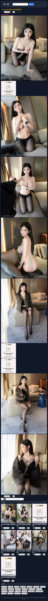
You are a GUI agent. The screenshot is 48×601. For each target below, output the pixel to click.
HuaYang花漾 (10, 593)
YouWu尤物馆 (36, 586)
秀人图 (6, 4)
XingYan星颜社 (17, 593)
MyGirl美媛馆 (4, 586)
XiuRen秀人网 (7, 12)
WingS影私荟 (4, 589)
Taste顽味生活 (11, 589)
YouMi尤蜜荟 (24, 591)
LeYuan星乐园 (18, 589)
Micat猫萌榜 (4, 593)
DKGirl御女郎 (11, 591)
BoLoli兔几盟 (42, 586)
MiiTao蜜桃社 (29, 586)
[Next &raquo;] (22, 499)
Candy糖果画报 (31, 591)
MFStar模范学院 (32, 589)
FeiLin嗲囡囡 (16, 586)
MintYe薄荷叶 (18, 591)
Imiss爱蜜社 (10, 586)
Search (31, 4)
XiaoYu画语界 (24, 593)
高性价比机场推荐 (5, 14)
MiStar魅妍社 (39, 589)
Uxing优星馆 (23, 586)
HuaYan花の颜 (4, 591)
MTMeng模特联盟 (39, 591)
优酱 (14, 12)
